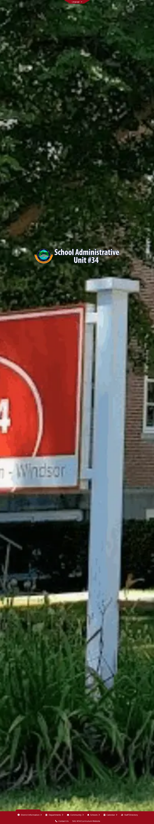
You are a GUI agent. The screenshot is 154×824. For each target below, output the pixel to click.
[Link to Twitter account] (124, 5)
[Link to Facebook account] (127, 5)
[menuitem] (29, 814)
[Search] (131, 5)
